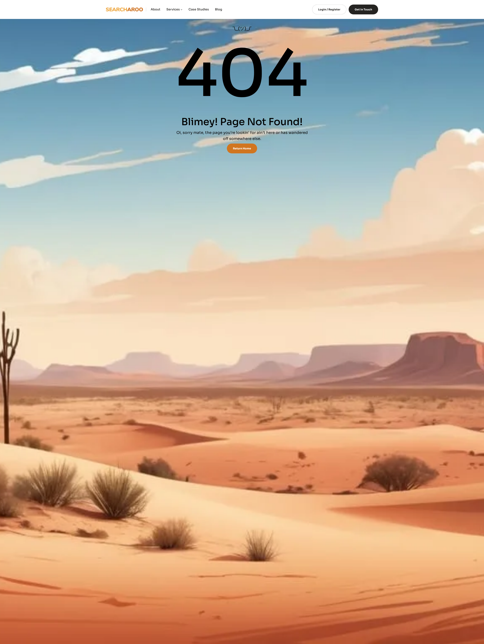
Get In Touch (363, 9)
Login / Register (329, 9)
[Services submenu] (181, 9)
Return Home (242, 148)
